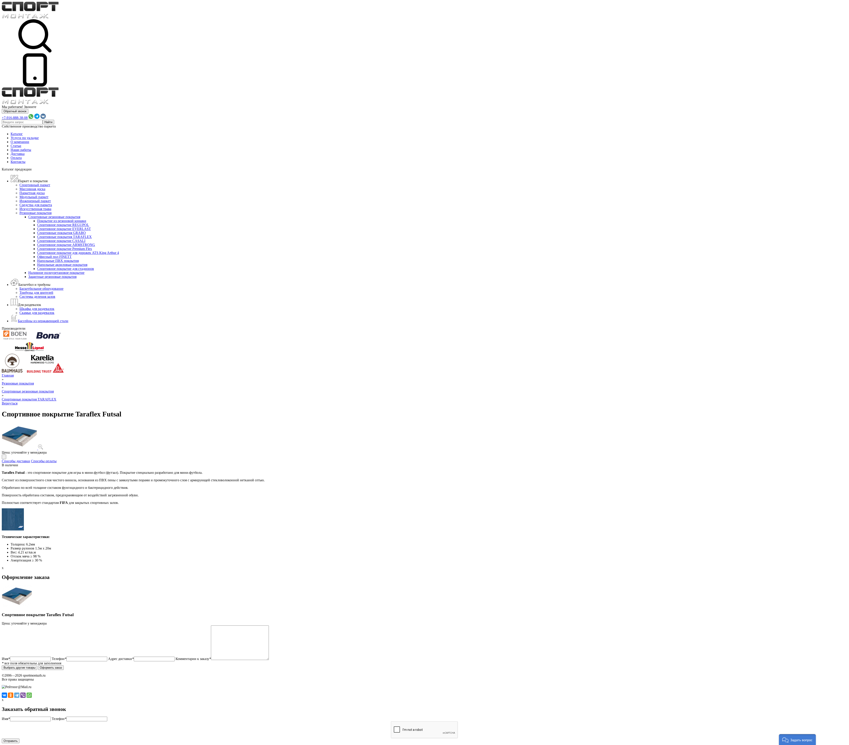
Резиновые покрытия (35, 213)
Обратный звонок (15, 111)
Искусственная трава (35, 209)
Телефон (59, 659)
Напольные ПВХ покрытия (58, 261)
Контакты (18, 162)
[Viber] (23, 695)
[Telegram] (16, 695)
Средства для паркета (35, 205)
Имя (6, 659)
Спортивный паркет (34, 185)
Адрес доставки (121, 659)
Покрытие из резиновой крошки (61, 221)
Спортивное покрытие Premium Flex (64, 249)
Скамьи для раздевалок (36, 313)
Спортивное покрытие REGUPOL (63, 225)
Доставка (18, 154)
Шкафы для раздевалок (36, 309)
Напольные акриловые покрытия (62, 265)
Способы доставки (16, 461)
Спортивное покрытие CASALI (61, 241)
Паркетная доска (32, 193)
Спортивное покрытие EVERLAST (64, 229)
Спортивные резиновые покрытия (54, 217)
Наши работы (21, 150)
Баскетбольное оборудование (41, 288)
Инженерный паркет (35, 201)
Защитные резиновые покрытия (52, 277)
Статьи (16, 146)
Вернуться (9, 403)
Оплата (16, 158)
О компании (20, 142)
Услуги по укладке (25, 138)
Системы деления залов (37, 296)
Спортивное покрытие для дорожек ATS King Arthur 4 (78, 253)
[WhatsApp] (29, 695)
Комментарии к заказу (193, 659)
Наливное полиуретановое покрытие (56, 273)
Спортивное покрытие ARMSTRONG (66, 245)
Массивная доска (32, 189)
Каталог (17, 134)
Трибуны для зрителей (36, 292)
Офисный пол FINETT (54, 257)
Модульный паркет (33, 197)
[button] (797, 739)
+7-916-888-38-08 (15, 118)
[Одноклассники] (10, 695)
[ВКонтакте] (4, 695)
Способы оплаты (44, 461)
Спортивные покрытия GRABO (61, 233)
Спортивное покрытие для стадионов (65, 269)
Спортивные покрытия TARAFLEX (64, 237)
